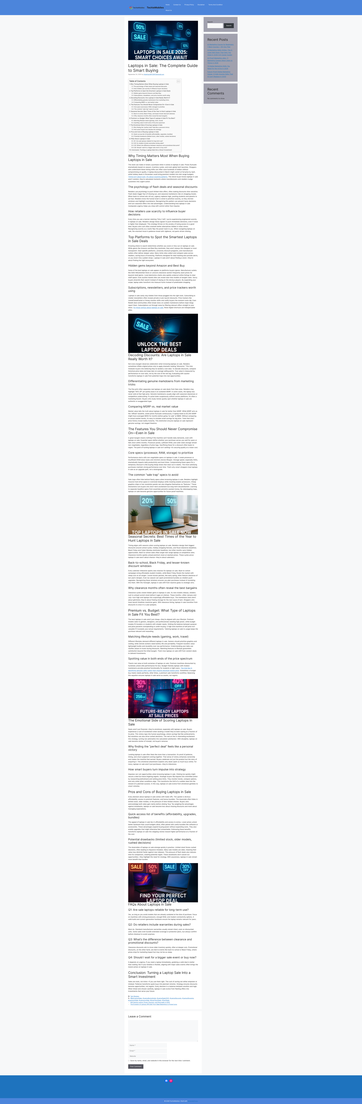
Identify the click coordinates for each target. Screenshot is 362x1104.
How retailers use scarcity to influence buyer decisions (150, 88)
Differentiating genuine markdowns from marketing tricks (151, 100)
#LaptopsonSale (144, 1000)
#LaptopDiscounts (175, 998)
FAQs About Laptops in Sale (140, 139)
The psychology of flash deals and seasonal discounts (150, 86)
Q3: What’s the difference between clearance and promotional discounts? (157, 145)
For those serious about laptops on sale (148, 308)
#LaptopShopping (188, 998)
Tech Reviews (134, 996)
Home (168, 5)
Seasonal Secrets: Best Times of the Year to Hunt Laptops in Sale (153, 111)
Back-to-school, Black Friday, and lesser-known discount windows (154, 113)
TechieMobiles (155, 7)
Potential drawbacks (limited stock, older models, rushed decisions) (155, 136)
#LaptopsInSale (133, 1000)
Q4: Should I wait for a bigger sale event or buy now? (150, 147)
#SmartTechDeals (155, 1000)
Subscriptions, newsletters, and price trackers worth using (152, 95)
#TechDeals (165, 1000)
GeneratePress (193, 1101)
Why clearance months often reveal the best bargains (150, 116)
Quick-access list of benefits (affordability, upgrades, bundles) (153, 134)
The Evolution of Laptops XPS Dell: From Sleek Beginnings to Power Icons (153, 1004)
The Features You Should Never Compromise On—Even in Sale (152, 104)
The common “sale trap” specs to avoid (146, 109)
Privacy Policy (189, 5)
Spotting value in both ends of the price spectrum (149, 122)
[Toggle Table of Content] (177, 81)
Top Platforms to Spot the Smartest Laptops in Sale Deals (150, 91)
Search (210, 22)
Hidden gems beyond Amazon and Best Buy (147, 93)
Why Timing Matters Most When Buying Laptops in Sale (149, 84)
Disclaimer (201, 5)
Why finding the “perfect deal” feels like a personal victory (151, 127)
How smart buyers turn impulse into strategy (147, 129)
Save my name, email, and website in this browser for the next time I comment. (160, 1061)
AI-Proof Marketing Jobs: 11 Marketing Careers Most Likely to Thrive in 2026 (219, 60)
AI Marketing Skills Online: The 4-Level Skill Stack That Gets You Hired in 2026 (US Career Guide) (220, 52)
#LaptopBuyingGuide (149, 998)
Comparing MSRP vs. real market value (146, 102)
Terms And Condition (215, 5)
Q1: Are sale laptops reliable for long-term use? (148, 141)
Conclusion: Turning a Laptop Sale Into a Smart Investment (152, 150)
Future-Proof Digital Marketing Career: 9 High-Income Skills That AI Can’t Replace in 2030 (220, 74)
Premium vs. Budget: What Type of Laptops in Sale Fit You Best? (153, 118)
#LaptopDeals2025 (163, 998)
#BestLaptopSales (136, 998)
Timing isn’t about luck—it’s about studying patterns (147, 177)
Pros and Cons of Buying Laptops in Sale (145, 132)
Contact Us (177, 5)
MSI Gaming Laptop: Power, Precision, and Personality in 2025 (150, 1002)
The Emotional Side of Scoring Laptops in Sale (146, 125)
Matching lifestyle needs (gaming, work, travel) (148, 120)
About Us (169, 10)
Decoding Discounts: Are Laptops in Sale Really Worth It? (150, 98)
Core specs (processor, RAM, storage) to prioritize (149, 107)
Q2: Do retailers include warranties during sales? (149, 143)
